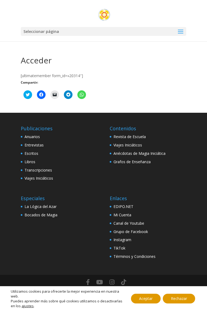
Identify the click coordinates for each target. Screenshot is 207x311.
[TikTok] (123, 282)
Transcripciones (38, 170)
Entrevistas (34, 145)
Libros (30, 161)
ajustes (28, 305)
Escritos (31, 153)
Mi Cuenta (122, 214)
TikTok (119, 248)
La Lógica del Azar (41, 206)
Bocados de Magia (41, 214)
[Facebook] (88, 282)
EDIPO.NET (123, 206)
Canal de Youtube (128, 223)
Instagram (122, 239)
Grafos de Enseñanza (132, 161)
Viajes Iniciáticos (39, 178)
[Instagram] (112, 282)
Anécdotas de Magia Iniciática (139, 153)
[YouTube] (99, 282)
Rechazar (179, 298)
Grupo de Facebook (130, 231)
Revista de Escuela (129, 136)
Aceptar (146, 298)
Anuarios (32, 136)
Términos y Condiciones (134, 256)
